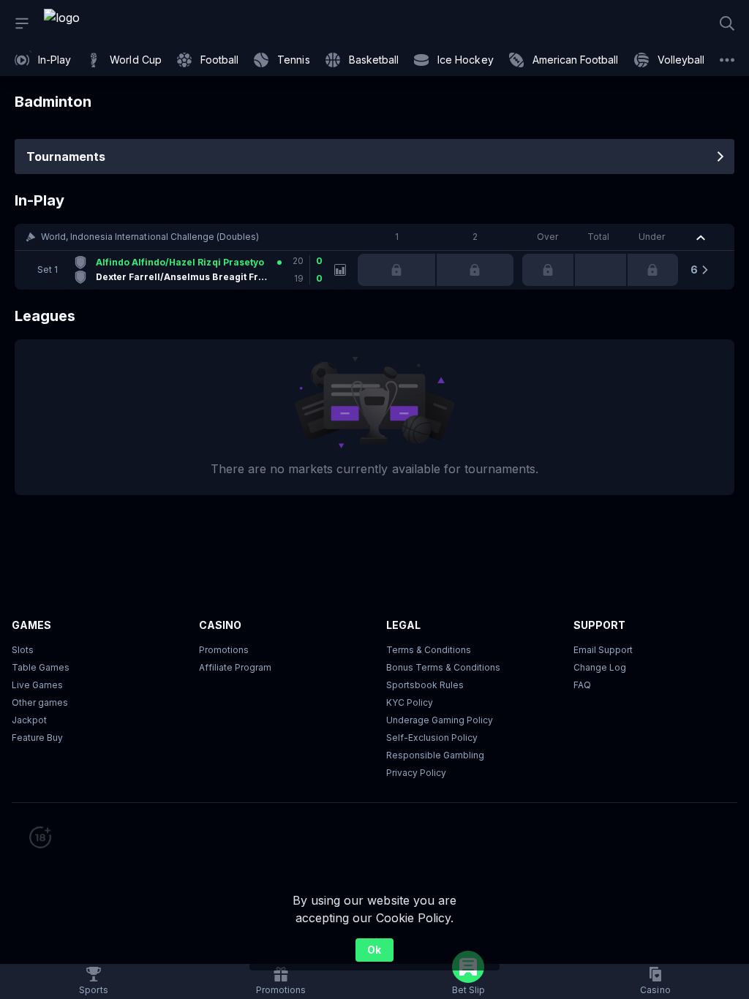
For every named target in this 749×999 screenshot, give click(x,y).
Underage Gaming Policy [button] (439, 720)
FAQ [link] (582, 684)
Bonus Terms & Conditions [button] (443, 667)
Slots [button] (23, 649)
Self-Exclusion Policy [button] (432, 737)
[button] (374, 237)
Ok (374, 949)
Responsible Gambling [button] (435, 755)
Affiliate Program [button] (235, 667)
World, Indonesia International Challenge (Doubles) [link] (150, 236)
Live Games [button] (37, 684)
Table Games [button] (40, 667)
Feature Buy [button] (37, 737)
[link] (95, 23)
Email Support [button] (603, 649)
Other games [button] (40, 702)
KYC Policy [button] (409, 702)
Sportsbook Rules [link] (425, 684)
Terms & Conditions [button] (428, 649)
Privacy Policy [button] (416, 772)
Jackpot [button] (29, 720)
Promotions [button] (224, 649)
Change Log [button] (599, 667)
